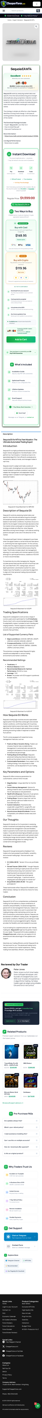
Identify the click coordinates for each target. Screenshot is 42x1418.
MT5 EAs (28, 1260)
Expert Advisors (18, 20)
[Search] (38, 10)
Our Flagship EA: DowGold (16, 1271)
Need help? (22, 413)
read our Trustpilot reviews (23, 332)
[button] (3, 10)
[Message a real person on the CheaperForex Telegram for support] (37, 1406)
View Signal (25, 1021)
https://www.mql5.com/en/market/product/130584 (21, 136)
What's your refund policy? (14, 1127)
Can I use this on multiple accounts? (17, 1140)
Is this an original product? (13, 1153)
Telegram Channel (13, 1260)
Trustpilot (31, 189)
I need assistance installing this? (15, 1134)
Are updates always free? (13, 1121)
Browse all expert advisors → (13, 1103)
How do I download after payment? (16, 1147)
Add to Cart (21, 339)
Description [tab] (8, 434)
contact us (30, 417)
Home (9, 20)
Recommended (12, 1266)
